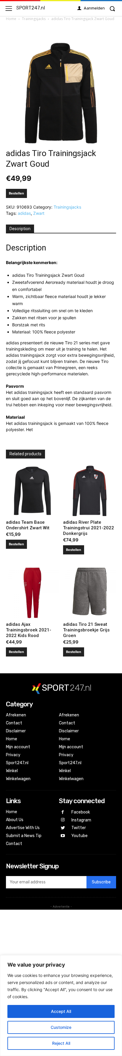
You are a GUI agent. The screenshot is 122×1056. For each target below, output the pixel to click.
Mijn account (18, 746)
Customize (61, 1027)
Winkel (12, 770)
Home (11, 18)
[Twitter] (63, 828)
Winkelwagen (18, 778)
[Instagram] (63, 820)
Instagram (81, 820)
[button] (112, 8)
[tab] (20, 229)
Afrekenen (16, 715)
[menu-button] (8, 8)
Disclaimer (16, 731)
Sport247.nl (17, 762)
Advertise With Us (23, 827)
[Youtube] (63, 836)
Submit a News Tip (23, 835)
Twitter (78, 827)
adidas (24, 213)
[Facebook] (63, 812)
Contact (14, 723)
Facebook (80, 812)
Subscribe (101, 882)
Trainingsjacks (34, 18)
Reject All (61, 1043)
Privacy (13, 754)
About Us (14, 819)
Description (19, 228)
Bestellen (16, 193)
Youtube (79, 835)
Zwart (38, 213)
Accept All (61, 1011)
